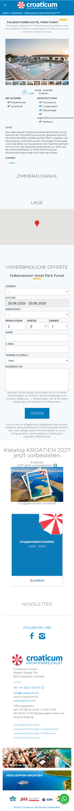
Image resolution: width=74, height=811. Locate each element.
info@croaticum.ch (25, 693)
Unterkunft (16, 13)
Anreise (17, 682)
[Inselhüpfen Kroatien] (37, 780)
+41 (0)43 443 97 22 (31, 687)
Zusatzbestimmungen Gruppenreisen (36, 729)
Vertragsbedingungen (26, 724)
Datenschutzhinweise (26, 737)
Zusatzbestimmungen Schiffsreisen (34, 733)
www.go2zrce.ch (24, 700)
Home (6, 13)
